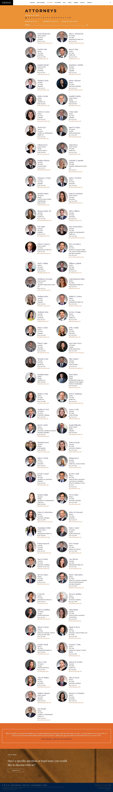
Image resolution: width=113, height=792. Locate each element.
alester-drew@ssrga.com (77, 352)
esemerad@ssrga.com (45, 553)
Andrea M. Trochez (75, 662)
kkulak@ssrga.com (75, 337)
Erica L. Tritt (42, 662)
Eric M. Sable (73, 495)
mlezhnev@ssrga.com (76, 368)
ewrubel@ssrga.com (44, 720)
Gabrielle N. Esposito (76, 160)
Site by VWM (108, 789)
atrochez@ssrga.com (76, 671)
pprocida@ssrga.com (76, 452)
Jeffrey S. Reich (43, 458)
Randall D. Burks (75, 96)
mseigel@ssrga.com (75, 537)
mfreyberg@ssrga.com (76, 187)
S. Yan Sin (41, 594)
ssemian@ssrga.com (75, 553)
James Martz (73, 374)
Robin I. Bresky (43, 96)
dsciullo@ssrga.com (44, 537)
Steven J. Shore (43, 575)
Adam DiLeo (73, 145)
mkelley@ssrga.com (44, 306)
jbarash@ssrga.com (44, 74)
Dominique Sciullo (44, 528)
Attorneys (50, 2)
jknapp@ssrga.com (75, 321)
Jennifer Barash (43, 65)
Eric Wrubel (42, 709)
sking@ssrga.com (43, 321)
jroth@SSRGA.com (75, 488)
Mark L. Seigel (74, 528)
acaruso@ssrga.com (44, 121)
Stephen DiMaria (43, 160)
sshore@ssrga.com (44, 584)
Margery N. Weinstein (76, 693)
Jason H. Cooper (74, 127)
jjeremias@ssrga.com (44, 290)
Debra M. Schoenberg (45, 512)
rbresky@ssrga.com (44, 105)
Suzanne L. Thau (74, 644)
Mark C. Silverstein (75, 575)
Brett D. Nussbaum (75, 394)
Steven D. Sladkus (75, 594)
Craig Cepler (73, 112)
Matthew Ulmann (44, 693)
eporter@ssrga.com (44, 452)
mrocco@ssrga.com (75, 467)
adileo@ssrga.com (75, 154)
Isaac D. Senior (43, 559)
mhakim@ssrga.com (44, 272)
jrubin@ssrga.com (44, 506)
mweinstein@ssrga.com (76, 702)
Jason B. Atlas (73, 49)
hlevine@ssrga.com (44, 368)
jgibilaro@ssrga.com (75, 220)
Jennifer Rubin (43, 495)
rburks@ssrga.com (75, 105)
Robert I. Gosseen (44, 244)
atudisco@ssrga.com (44, 687)
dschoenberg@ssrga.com (46, 521)
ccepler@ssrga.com (75, 121)
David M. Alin (42, 49)
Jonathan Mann (43, 374)
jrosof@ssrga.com (44, 485)
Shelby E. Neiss (43, 394)
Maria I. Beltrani (74, 80)
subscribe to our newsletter (102, 785)
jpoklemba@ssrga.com (76, 434)
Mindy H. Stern (74, 627)
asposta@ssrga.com (75, 621)
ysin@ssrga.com (43, 603)
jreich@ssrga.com (44, 467)
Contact (82, 2)
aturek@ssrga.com (75, 687)
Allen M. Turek (74, 678)
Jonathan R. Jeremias (45, 279)
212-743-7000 (5, 789)
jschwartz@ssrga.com (76, 521)
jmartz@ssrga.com (75, 387)
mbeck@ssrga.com (44, 90)
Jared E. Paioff (42, 425)
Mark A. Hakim (43, 263)
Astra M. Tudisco (43, 678)
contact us (16, 770)
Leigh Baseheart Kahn (76, 279)
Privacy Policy (26, 785)
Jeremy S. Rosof (43, 474)
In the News (58, 2)
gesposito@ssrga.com (76, 171)
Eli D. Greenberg (75, 244)
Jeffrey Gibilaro (74, 211)
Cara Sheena (73, 559)
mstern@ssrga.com (75, 638)
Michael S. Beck (43, 80)
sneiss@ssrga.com (44, 403)
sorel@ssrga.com (43, 418)
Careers (76, 2)
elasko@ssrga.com (44, 352)
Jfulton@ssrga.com (44, 204)
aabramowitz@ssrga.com (77, 43)
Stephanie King (43, 312)
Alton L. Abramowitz (76, 34)
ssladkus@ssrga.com (76, 603)
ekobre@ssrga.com (44, 337)
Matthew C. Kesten (75, 296)
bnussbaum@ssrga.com (76, 403)
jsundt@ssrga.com (44, 654)
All (26, 17)
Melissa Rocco (74, 458)
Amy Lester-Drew (75, 343)
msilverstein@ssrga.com (77, 587)
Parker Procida (74, 442)
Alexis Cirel (42, 127)
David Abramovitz (44, 34)
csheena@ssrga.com (75, 568)
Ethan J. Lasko (42, 343)
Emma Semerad (43, 543)
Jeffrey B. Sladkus (44, 610)
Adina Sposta (73, 610)
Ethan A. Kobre (43, 328)
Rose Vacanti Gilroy (76, 227)
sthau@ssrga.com (75, 655)
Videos (70, 2)
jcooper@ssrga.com (75, 137)
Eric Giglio (41, 227)
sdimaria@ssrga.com (44, 170)
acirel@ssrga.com (44, 138)
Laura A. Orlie (74, 409)
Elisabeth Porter (43, 442)
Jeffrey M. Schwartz (76, 512)
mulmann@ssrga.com (45, 702)
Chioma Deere (43, 145)
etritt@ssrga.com (43, 671)
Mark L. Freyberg (75, 178)
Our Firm (32, 2)
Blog (64, 2)
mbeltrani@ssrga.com (76, 90)
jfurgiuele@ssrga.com (76, 203)
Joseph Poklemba (75, 425)
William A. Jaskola (75, 263)
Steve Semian (73, 543)
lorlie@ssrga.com (75, 418)
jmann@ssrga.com (44, 384)
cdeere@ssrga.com (44, 154)
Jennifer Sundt (43, 644)
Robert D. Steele (43, 627)
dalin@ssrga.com (43, 58)
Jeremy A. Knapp (74, 312)
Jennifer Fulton (43, 193)
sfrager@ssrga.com (44, 187)
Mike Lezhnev (74, 359)
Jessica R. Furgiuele (76, 193)
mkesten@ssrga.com (76, 306)
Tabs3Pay (89, 2)
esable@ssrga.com (75, 504)
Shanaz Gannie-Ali (44, 211)
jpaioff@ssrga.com (44, 436)
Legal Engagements (36, 785)
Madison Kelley (43, 296)
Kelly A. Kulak (73, 328)
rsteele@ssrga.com (44, 638)
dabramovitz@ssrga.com (45, 43)
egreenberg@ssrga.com (76, 257)
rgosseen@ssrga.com (44, 253)
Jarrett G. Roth (74, 474)
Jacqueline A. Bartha (76, 65)
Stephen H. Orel (43, 409)
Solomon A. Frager (44, 178)
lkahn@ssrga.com (75, 288)
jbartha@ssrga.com (75, 74)
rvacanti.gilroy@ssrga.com (77, 238)
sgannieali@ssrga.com (45, 220)
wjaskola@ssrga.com (75, 272)
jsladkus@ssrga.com (44, 619)
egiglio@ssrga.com (44, 236)
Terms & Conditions (16, 785)
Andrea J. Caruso (43, 112)
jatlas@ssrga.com (75, 58)
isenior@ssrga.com (44, 568)
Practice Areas (41, 2)
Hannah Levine (43, 359)
